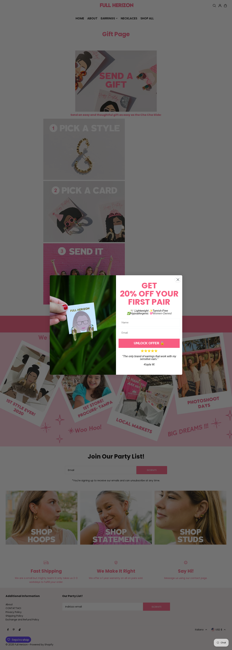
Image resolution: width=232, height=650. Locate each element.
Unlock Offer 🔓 (149, 343)
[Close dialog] (178, 280)
